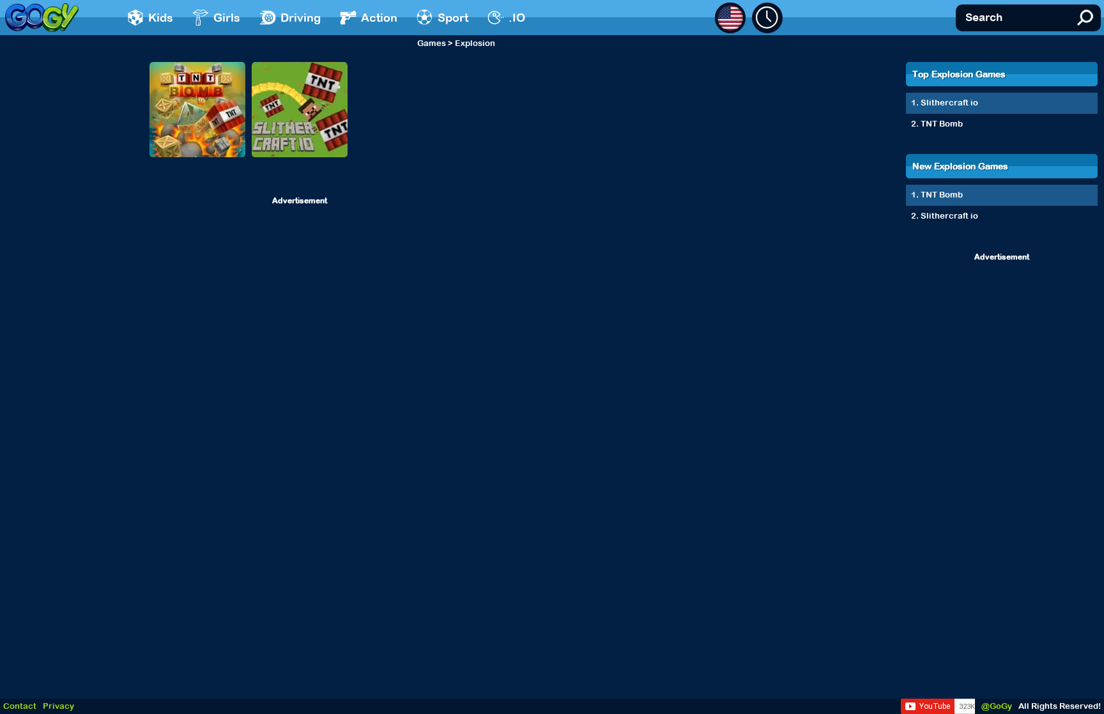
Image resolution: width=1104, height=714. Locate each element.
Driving (300, 17)
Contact (19, 706)
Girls (226, 17)
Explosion (475, 43)
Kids (160, 17)
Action (379, 17)
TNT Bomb (942, 123)
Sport (453, 17)
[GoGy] (42, 17)
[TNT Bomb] (197, 109)
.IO (517, 17)
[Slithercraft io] (300, 109)
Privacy (58, 706)
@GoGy (996, 706)
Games (431, 43)
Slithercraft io (949, 102)
